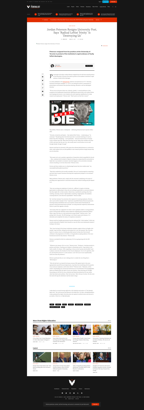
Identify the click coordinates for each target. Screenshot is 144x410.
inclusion (71, 304)
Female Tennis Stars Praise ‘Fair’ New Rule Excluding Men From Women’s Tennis (42, 367)
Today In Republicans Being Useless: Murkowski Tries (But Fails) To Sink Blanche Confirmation (82, 367)
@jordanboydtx (58, 66)
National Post (66, 81)
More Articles (89, 65)
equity (64, 304)
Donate (106, 1)
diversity (58, 304)
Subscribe (113, 1)
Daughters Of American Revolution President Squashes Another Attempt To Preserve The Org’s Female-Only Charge (102, 368)
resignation (87, 304)
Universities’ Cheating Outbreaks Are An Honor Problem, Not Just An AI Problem (102, 340)
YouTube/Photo (105, 45)
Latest (35, 348)
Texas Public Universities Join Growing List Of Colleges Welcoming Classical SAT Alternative (62, 340)
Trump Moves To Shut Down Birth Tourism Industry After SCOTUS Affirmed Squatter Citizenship (61, 367)
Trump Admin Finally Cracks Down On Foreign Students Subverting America (81, 340)
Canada (52, 304)
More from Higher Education (44, 321)
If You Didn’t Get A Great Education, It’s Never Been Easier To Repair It (42, 339)
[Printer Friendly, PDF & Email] (42, 95)
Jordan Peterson (79, 304)
